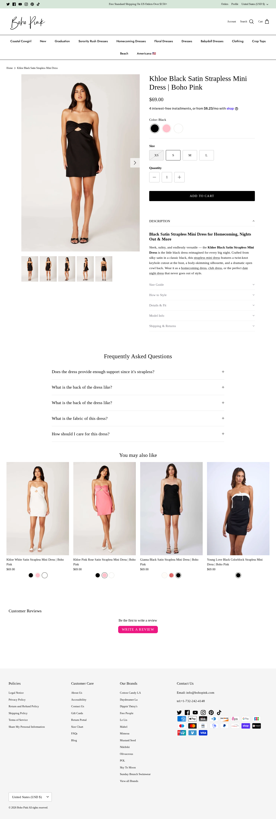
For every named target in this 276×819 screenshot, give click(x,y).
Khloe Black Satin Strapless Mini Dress (37, 68)
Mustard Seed (128, 740)
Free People (126, 713)
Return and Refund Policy (24, 706)
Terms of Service (18, 719)
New (43, 41)
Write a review (138, 629)
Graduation (62, 41)
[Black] (154, 128)
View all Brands (129, 781)
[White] (178, 128)
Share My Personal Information (27, 726)
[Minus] (154, 177)
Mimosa (124, 733)
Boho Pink (22, 807)
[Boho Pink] (26, 22)
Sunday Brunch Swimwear (135, 774)
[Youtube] (20, 4)
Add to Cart (202, 196)
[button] (202, 221)
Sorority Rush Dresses (93, 41)
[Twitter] (8, 4)
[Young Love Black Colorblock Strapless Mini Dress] (238, 508)
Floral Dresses (163, 41)
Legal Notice (16, 692)
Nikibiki (125, 747)
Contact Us (77, 706)
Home (9, 68)
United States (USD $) (253, 4)
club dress (215, 268)
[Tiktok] (38, 4)
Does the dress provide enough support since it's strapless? (103, 371)
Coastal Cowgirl (20, 41)
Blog (74, 740)
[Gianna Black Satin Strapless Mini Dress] (171, 508)
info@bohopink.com (200, 692)
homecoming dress (194, 268)
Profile (234, 4)
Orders (224, 4)
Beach (124, 53)
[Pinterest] (32, 4)
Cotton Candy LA (130, 692)
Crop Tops (259, 41)
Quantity (155, 168)
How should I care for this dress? (81, 434)
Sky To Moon (128, 767)
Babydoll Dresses (212, 41)
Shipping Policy (18, 713)
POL (122, 760)
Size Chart (77, 726)
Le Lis (123, 719)
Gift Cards (77, 713)
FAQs (74, 733)
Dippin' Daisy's (128, 706)
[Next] (135, 163)
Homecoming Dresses (131, 41)
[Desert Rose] (171, 575)
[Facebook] (14, 4)
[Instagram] (26, 4)
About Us (76, 692)
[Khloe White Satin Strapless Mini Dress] (37, 508)
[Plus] (179, 177)
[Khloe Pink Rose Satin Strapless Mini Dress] (104, 508)
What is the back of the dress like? (82, 387)
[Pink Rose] (166, 128)
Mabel (123, 726)
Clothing (237, 41)
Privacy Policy (17, 699)
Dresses (187, 41)
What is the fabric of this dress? (80, 418)
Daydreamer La (129, 699)
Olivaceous (126, 753)
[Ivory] (165, 575)
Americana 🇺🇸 (146, 53)
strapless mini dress (207, 257)
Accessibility (78, 699)
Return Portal (79, 719)
